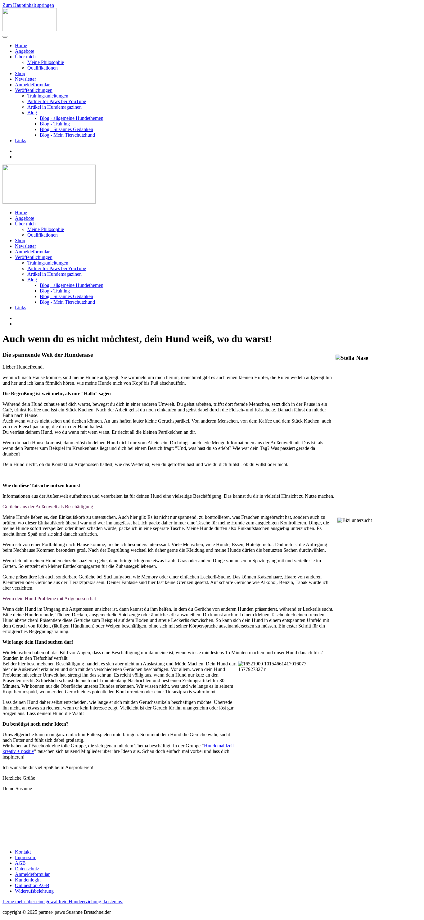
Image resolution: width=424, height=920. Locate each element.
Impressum (25, 857)
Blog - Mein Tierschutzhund (67, 135)
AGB (20, 863)
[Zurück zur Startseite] (29, 29)
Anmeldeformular (32, 84)
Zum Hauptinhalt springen (28, 5)
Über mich (25, 56)
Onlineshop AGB (32, 885)
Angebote (24, 51)
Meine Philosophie (45, 62)
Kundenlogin (28, 879)
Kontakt (23, 851)
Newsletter (25, 79)
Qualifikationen (42, 67)
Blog (32, 112)
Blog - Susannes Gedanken (66, 129)
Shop (20, 73)
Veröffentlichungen (33, 90)
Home (21, 45)
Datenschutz (27, 868)
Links (20, 140)
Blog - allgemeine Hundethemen (71, 118)
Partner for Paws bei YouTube (56, 101)
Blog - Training (55, 123)
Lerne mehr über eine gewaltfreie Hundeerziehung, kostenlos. (62, 901)
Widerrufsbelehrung (34, 891)
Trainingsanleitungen (47, 95)
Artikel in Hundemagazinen (54, 107)
